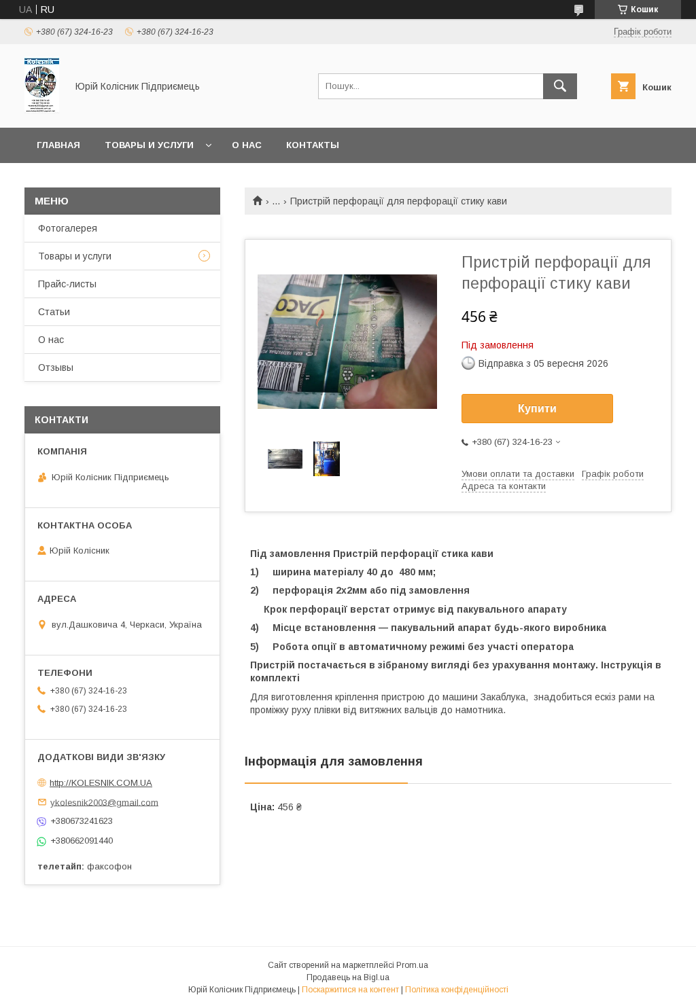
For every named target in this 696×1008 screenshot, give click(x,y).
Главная (58, 145)
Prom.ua (412, 965)
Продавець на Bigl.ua (348, 977)
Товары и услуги (149, 145)
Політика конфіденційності (456, 989)
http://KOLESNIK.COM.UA (101, 783)
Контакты (312, 145)
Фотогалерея (67, 228)
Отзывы (55, 367)
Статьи (54, 311)
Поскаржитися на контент (350, 989)
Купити (537, 408)
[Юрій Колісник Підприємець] (41, 110)
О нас (247, 145)
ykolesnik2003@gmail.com (104, 802)
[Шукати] (560, 86)
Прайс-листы (67, 283)
